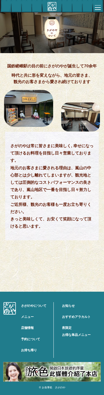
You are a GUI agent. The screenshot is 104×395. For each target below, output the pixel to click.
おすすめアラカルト (76, 316)
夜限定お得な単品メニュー (76, 331)
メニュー (27, 316)
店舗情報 (27, 327)
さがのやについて (34, 305)
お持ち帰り (29, 350)
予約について (30, 339)
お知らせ (68, 305)
